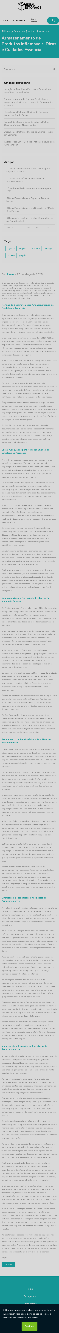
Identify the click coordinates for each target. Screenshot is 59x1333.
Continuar (29, 1326)
